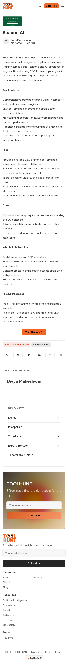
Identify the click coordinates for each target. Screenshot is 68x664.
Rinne (58, 652)
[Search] (40, 6)
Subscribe (51, 5)
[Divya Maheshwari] (6, 41)
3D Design (9, 624)
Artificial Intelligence (16, 344)
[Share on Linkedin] (39, 355)
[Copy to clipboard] (60, 355)
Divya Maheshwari (21, 40)
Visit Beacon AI (34, 332)
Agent (6, 610)
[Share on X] (7, 355)
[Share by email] (50, 355)
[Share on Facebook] (28, 355)
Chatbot (8, 620)
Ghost (48, 652)
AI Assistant (10, 605)
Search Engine (41, 344)
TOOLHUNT (20, 652)
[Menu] (62, 6)
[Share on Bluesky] (18, 355)
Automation (10, 615)
